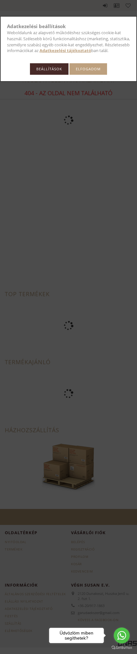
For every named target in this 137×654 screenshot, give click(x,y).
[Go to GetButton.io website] (122, 648)
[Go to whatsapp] (122, 635)
